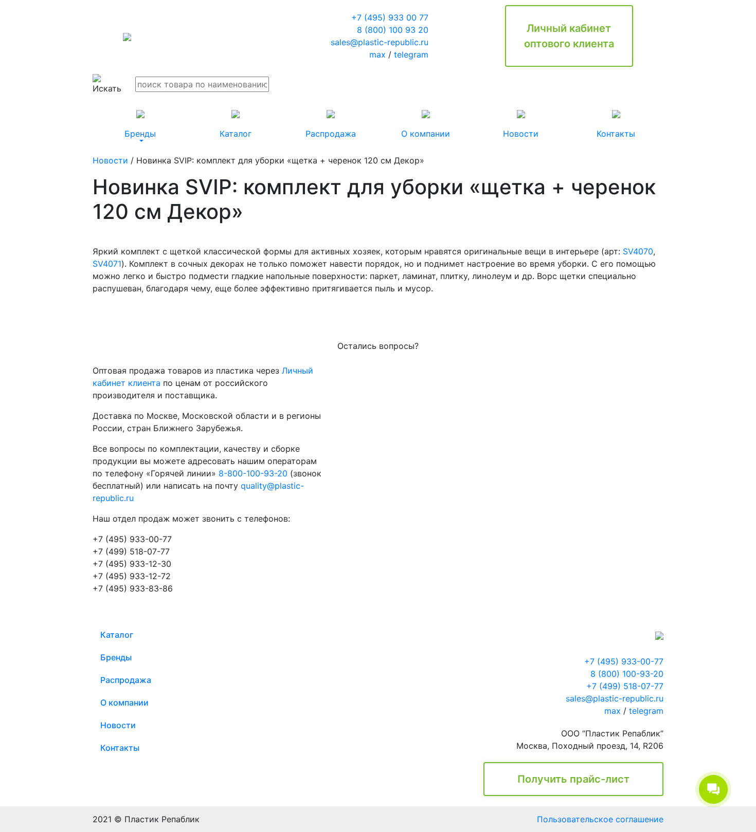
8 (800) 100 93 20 (392, 30)
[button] (140, 124)
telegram (411, 54)
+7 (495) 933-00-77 (623, 661)
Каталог (116, 635)
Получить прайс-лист (573, 779)
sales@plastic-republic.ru (379, 42)
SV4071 (107, 263)
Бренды (116, 657)
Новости (110, 160)
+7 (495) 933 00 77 (389, 17)
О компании (124, 702)
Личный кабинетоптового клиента (569, 36)
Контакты (119, 748)
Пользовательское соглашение (600, 819)
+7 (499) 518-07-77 (624, 686)
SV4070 (638, 251)
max (377, 54)
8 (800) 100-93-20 (626, 674)
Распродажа (125, 680)
